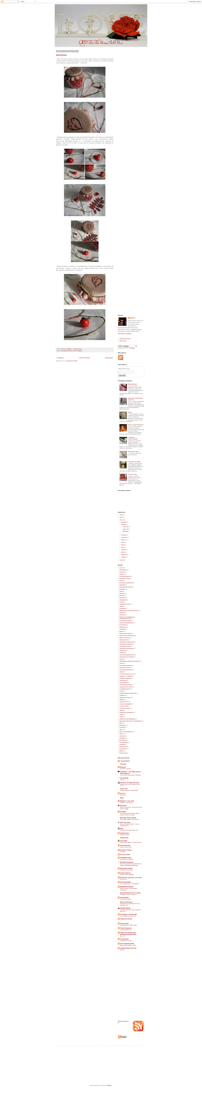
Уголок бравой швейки (127, 943)
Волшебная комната (126, 868)
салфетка (122, 695)
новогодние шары (124, 646)
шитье (121, 734)
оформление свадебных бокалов (129, 661)
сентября (124, 537)
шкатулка (122, 736)
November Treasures (125, 768)
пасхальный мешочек (125, 670)
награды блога (123, 640)
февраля (124, 554)
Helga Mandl (123, 746)
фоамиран (122, 725)
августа (123, 540)
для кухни (69, 350)
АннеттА (132, 318)
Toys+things (123, 841)
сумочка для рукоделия (126, 712)
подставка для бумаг (125, 684)
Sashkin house (124, 833)
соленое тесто (123, 701)
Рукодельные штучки (125, 940)
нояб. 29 (125, 526)
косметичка (122, 627)
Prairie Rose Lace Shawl (126, 859)
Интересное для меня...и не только (131, 877)
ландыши (122, 629)
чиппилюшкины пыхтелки (128, 948)
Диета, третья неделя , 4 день (128, 945)
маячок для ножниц (125, 633)
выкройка (122, 585)
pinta (121, 828)
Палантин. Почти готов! (126, 870)
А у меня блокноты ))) (126, 929)
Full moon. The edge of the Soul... (130, 782)
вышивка (64, 350)
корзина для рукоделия (126, 622)
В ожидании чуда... (126, 857)
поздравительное (124, 689)
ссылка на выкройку (125, 704)
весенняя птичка (124, 578)
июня (123, 545)
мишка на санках (124, 637)
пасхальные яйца (124, 667)
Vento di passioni (125, 845)
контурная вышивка (125, 620)
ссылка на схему (124, 708)
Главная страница (84, 358)
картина (121, 612)
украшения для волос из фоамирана (130, 721)
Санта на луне (132, 474)
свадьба (121, 699)
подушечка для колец (125, 687)
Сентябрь (122, 851)
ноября (123, 524)
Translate (132, 348)
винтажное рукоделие (126, 583)
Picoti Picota (122, 753)
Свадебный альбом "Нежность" (128, 894)
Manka (121, 751)
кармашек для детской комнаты (128, 610)
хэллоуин (122, 727)
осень (74, 350)
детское (121, 595)
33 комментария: (77, 349)
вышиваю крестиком (125, 587)
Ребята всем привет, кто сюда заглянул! (130, 842)
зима (120, 606)
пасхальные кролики (125, 665)
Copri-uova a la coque (125, 847)
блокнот (121, 574)
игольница (122, 608)
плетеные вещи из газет (126, 674)
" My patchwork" (125, 761)
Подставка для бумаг (134, 461)
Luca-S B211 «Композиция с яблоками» (130, 775)
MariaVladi (123, 805)
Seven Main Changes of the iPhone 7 (129, 819)
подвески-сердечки (125, 678)
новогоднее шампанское (126, 642)
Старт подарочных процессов (128, 916)
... (120, 920)
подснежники (123, 682)
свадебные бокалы (125, 697)
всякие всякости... (125, 873)
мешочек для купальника (126, 635)
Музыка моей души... (126, 902)
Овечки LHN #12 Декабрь (127, 874)
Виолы (130, 412)
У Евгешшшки (124, 939)
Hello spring (123, 795)
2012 (121, 517)
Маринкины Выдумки (126, 886)
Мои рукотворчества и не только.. (130, 893)
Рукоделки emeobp (126, 919)
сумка (121, 710)
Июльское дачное (125, 834)
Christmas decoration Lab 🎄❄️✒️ (129, 830)
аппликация (123, 570)
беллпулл (122, 572)
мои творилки (124, 897)
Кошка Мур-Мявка (125, 882)
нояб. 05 (125, 529)
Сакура (122, 779)
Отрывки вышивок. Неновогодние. (129, 790)
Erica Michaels (123, 742)
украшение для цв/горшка (127, 719)
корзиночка (122, 625)
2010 (121, 560)
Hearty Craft (124, 788)
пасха (121, 663)
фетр (121, 723)
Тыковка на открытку (125, 899)
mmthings (123, 811)
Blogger (109, 1085)
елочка (121, 602)
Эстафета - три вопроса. (126, 802)
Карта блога (123, 341)
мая (122, 547)
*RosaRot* (123, 764)
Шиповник (61, 55)
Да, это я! (122, 936)
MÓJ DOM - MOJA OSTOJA (128, 818)
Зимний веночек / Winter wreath (128, 925)
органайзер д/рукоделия (126, 655)
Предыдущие (109, 358)
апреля (123, 549)
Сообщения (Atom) (72, 361)
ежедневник (123, 600)
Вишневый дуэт (132, 384)
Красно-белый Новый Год (135, 425)
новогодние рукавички (126, 644)
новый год (122, 650)
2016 (121, 515)
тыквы (121, 716)
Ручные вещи (124, 923)
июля (123, 542)
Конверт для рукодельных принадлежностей (127, 617)
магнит (121, 631)
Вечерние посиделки (126, 862)
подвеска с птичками (125, 676)
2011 (121, 520)
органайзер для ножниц (126, 657)
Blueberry (123, 767)
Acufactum (79, 350)
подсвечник (122, 680)
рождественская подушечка (127, 693)
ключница (122, 615)
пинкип (121, 672)
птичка (121, 691)
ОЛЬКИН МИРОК (125, 908)
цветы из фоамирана (125, 731)
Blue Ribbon (123, 740)
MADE (122, 798)
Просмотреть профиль (125, 333)
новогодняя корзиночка (126, 648)
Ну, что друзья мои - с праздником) (129, 883)
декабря (123, 522)
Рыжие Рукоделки (125, 928)
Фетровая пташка (133, 451)
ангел (121, 568)
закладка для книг (124, 604)
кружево (122, 949)
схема (121, 714)
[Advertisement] (131, 82)
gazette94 (122, 744)
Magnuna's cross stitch (127, 801)
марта (123, 552)
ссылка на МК (123, 706)
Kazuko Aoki (122, 749)
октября (123, 535)
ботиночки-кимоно (124, 576)
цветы (121, 729)
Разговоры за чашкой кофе (128, 914)
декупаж (121, 593)
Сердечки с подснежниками (133, 438)
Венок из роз (123, 879)
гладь (121, 591)
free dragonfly (124, 778)
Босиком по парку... (126, 850)
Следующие (60, 358)
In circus (122, 793)
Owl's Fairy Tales (125, 822)
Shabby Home (124, 838)
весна (121, 580)
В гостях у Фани (125, 854)
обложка (121, 652)
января (123, 557)
